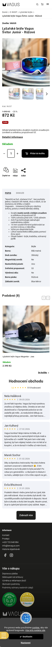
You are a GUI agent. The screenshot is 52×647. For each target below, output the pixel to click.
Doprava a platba (10, 573)
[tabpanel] (26, 339)
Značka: (9, 23)
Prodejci (5, 539)
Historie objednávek (11, 549)
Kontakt (5, 535)
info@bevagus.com (10, 546)
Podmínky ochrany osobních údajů (17, 587)
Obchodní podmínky (11, 584)
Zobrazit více (26, 515)
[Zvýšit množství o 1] (17, 153)
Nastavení (25, 642)
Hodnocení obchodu (26, 381)
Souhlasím (27, 636)
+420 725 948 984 (10, 542)
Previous (44, 298)
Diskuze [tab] (20, 193)
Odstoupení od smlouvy (12, 577)
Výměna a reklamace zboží (14, 580)
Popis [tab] (8, 193)
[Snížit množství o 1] (4, 153)
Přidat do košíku (37, 153)
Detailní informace (12, 137)
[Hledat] (37, 4)
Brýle (33, 246)
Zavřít (43, 181)
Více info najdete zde (35, 630)
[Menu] (48, 4)
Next (48, 298)
